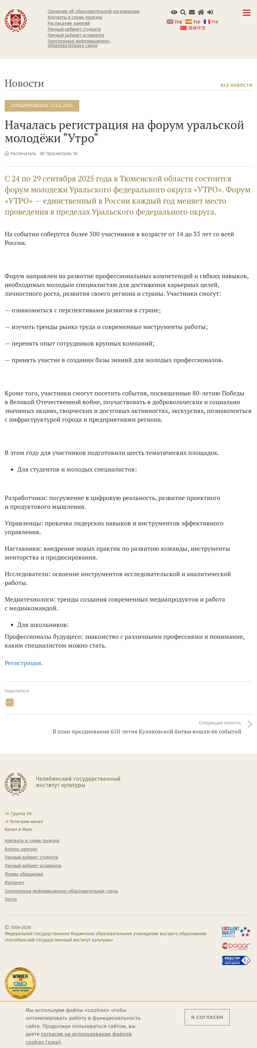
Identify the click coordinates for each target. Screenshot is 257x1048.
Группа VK (21, 813)
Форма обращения (24, 874)
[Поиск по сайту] (183, 12)
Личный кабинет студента (74, 29)
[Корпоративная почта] (192, 12)
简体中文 (197, 28)
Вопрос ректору (21, 849)
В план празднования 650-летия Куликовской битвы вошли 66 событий (147, 731)
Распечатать (23, 153)
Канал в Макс (19, 829)
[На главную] (16, 20)
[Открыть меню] (246, 16)
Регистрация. (25, 663)
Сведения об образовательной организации (93, 11)
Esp (196, 21)
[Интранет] (201, 12)
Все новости (236, 85)
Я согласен (207, 1017)
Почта (11, 899)
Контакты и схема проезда (75, 17)
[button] (174, 12)
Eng (178, 21)
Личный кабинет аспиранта (76, 35)
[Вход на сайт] (210, 12)
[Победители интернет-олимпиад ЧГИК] (21, 983)
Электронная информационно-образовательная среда (79, 43)
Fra (215, 21)
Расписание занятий (69, 23)
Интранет (14, 882)
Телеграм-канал (26, 821)
